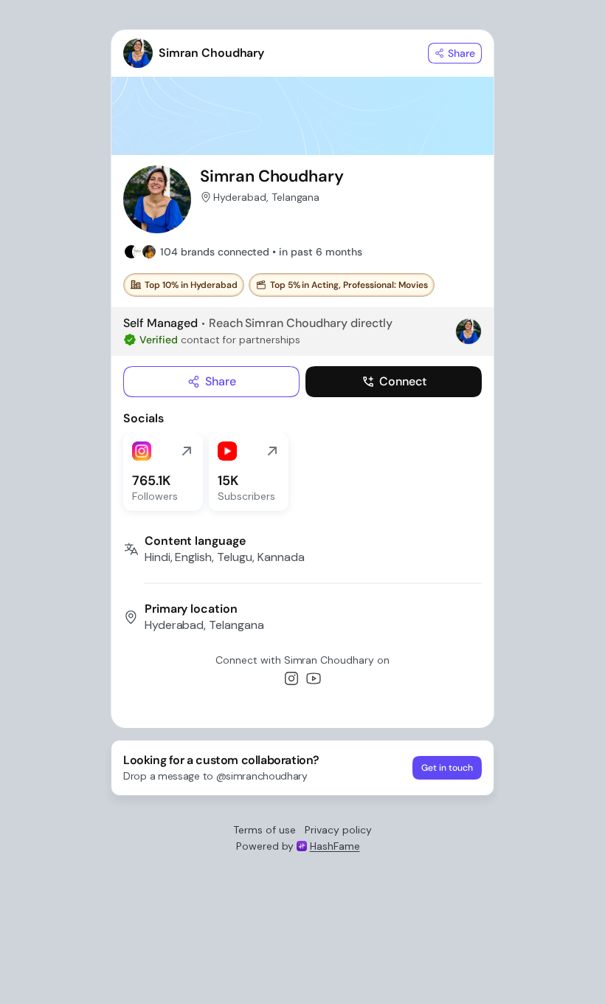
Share (220, 381)
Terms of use (264, 829)
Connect (402, 381)
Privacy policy (338, 829)
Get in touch (447, 768)
